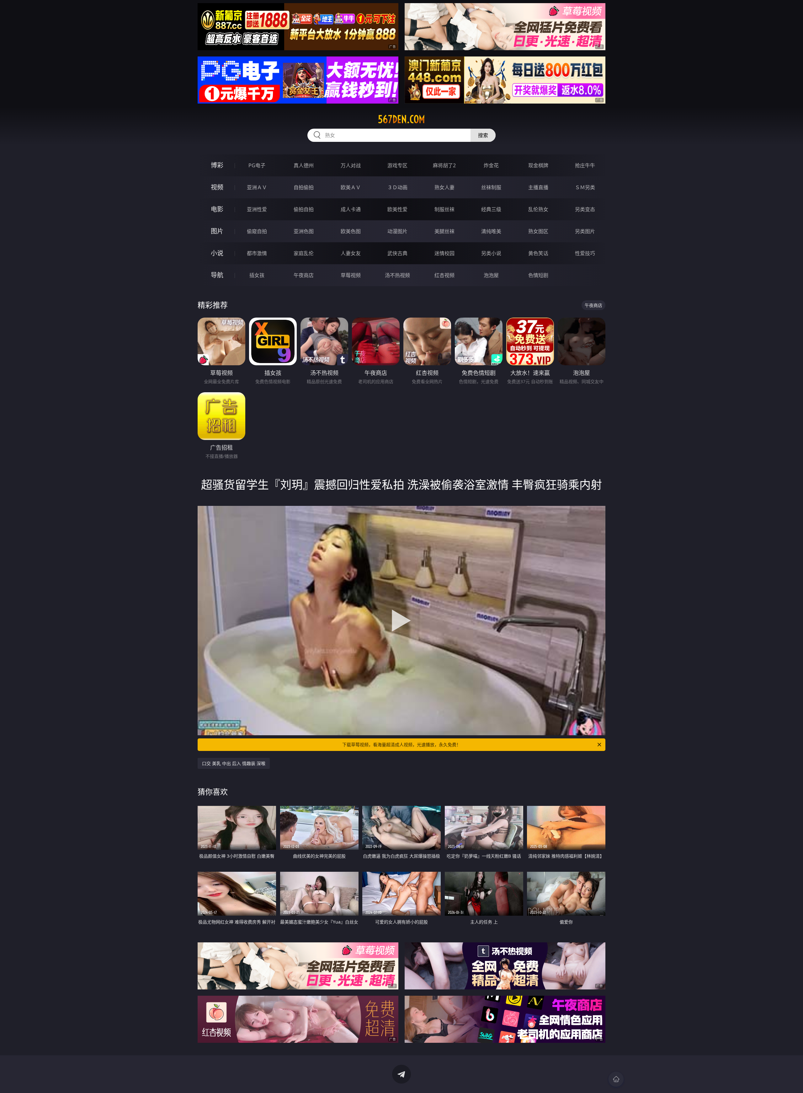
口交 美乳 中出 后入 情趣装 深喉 (233, 763)
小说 (217, 253)
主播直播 (538, 187)
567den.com (401, 119)
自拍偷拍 (304, 187)
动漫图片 (397, 231)
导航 (217, 275)
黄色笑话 (538, 253)
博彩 (217, 165)
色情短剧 (538, 275)
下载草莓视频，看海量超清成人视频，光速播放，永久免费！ (401, 744)
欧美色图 (351, 231)
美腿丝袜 (444, 231)
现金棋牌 (538, 165)
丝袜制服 (491, 187)
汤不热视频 (397, 275)
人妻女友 (351, 253)
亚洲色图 (304, 231)
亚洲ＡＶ (257, 187)
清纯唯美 (491, 231)
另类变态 (585, 209)
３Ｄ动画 (397, 187)
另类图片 (585, 231)
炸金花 (491, 165)
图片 (217, 231)
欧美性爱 (397, 209)
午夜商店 (304, 275)
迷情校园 (444, 253)
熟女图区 (538, 231)
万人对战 (351, 165)
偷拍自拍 (304, 209)
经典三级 (491, 209)
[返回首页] (616, 1079)
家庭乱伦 (304, 253)
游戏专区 (397, 165)
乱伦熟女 (538, 209)
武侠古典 (397, 253)
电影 (217, 209)
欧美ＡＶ (351, 187)
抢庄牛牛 (585, 165)
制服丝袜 (444, 209)
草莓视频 (351, 275)
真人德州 (304, 165)
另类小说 (491, 253)
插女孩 (256, 275)
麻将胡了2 (444, 165)
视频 (217, 187)
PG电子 (256, 165)
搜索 (483, 135)
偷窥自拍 (257, 231)
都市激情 (257, 253)
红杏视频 (444, 275)
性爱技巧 (585, 253)
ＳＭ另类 (585, 187)
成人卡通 (351, 209)
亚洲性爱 (257, 209)
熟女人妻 (444, 187)
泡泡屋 (491, 275)
